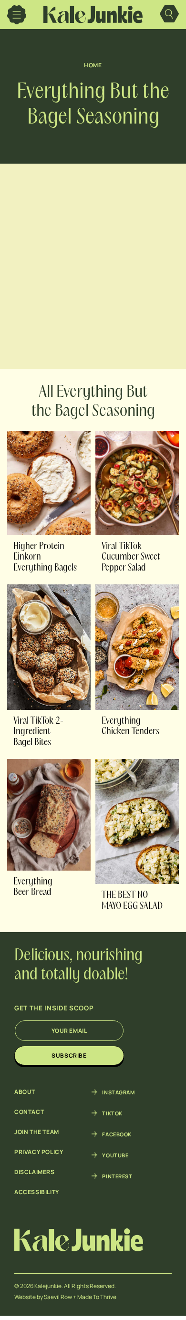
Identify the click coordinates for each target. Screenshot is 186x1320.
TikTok (112, 1113)
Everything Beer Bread (32, 887)
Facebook (116, 1134)
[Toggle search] (169, 14)
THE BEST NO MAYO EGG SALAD (132, 901)
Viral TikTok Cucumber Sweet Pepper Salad (131, 557)
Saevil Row (58, 1297)
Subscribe (69, 1055)
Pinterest (117, 1176)
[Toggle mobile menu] (16, 14)
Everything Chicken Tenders (130, 727)
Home (93, 65)
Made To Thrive (96, 1297)
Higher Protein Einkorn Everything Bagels (45, 557)
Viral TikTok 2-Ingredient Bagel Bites (38, 732)
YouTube (115, 1155)
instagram (118, 1092)
